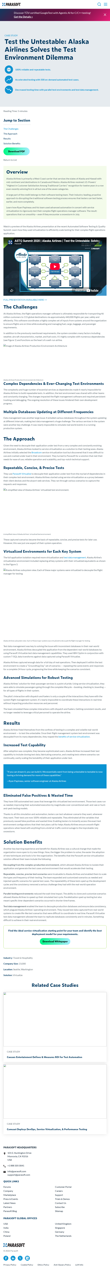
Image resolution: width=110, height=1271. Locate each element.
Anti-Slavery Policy (62, 1265)
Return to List (10, 159)
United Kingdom (63, 1223)
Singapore (60, 1227)
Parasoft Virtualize (22, 473)
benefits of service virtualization (74, 736)
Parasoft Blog (10, 1211)
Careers (59, 1190)
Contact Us (60, 1203)
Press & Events (10, 1199)
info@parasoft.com (16, 1171)
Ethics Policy (43, 1265)
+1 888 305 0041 (15, 1165)
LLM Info (79, 1265)
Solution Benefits (11, 143)
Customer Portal (63, 1186)
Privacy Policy (9, 1265)
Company (8, 1190)
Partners (7, 1207)
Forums (7, 1186)
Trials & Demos (62, 1199)
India (5, 1227)
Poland (6, 1235)
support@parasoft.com (18, 1174)
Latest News (9, 1203)
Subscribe (60, 1207)
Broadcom (37, 452)
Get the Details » (23, 16)
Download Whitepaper (55, 941)
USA (5, 1223)
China (6, 1231)
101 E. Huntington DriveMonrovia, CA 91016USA (19, 1156)
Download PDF (16, 151)
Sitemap (59, 1211)
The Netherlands (63, 1235)
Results (7, 138)
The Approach (10, 133)
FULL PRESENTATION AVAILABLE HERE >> (25, 299)
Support (59, 1195)
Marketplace (9, 1195)
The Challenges (10, 128)
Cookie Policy (27, 1265)
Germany (59, 1231)
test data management (75, 557)
